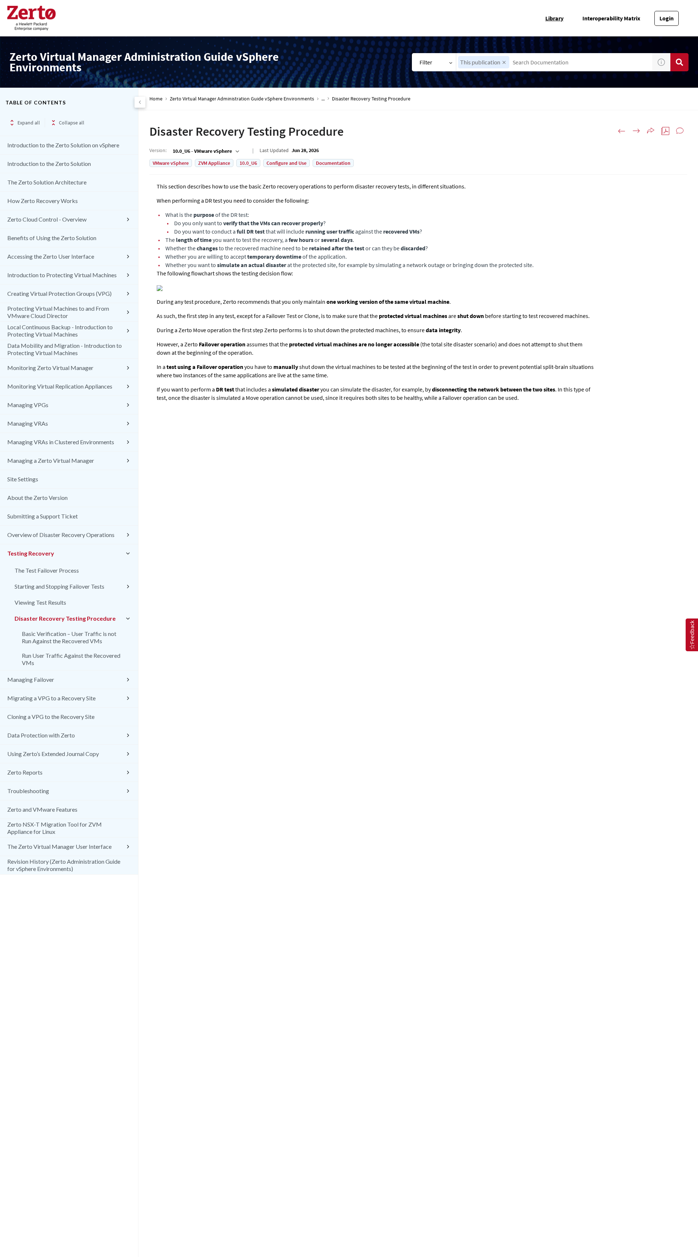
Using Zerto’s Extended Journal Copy (53, 753)
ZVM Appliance (214, 163)
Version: (158, 150)
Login (666, 18)
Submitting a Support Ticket (42, 516)
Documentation (333, 163)
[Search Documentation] (679, 62)
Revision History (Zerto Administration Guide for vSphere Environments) (63, 865)
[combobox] (554, 62)
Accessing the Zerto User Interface (50, 256)
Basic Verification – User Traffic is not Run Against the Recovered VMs (69, 637)
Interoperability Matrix (611, 18)
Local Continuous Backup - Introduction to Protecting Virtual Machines (60, 330)
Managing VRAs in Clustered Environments (60, 441)
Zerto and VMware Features (42, 809)
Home (156, 99)
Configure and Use (286, 163)
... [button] (323, 99)
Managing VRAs (27, 423)
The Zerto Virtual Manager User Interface (59, 846)
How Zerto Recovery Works (42, 200)
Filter (426, 62)
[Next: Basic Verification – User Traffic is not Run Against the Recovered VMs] (636, 131)
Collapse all (71, 122)
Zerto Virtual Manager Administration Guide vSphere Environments (242, 99)
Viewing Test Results (40, 602)
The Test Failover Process (47, 570)
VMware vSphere (171, 163)
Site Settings (22, 479)
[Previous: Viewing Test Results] (621, 131)
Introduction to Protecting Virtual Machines (62, 274)
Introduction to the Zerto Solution (49, 163)
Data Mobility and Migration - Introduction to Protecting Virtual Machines (64, 349)
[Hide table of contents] (140, 102)
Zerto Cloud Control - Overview (47, 219)
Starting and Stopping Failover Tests (59, 586)
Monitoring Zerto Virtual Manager (50, 367)
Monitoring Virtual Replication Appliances (59, 386)
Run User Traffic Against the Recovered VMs (71, 659)
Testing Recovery (30, 553)
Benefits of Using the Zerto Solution (51, 237)
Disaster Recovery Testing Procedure (65, 618)
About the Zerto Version (37, 497)
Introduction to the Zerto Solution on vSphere (63, 145)
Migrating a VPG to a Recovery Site (51, 698)
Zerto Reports (25, 772)
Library (554, 18)
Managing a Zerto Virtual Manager (50, 460)
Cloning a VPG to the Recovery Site (51, 716)
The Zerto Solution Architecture (47, 182)
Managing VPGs (27, 404)
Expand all (28, 122)
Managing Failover (30, 679)
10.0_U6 (248, 163)
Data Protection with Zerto (41, 735)
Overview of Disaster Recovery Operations (61, 534)
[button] (504, 62)
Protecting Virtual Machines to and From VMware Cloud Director (58, 312)
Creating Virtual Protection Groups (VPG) (59, 293)
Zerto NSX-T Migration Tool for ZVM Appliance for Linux (54, 828)
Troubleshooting (28, 790)
